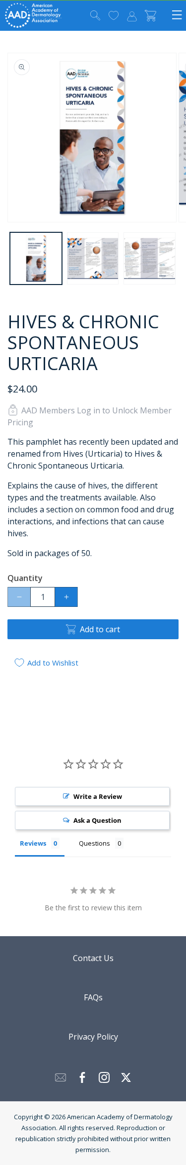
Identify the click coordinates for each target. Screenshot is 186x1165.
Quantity (25, 578)
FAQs (93, 997)
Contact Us (93, 958)
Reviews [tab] (33, 843)
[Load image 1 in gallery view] (36, 258)
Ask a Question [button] (97, 820)
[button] (95, 15)
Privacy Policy (93, 1036)
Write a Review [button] (97, 796)
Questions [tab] (94, 843)
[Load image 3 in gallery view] (150, 258)
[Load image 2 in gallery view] (93, 258)
